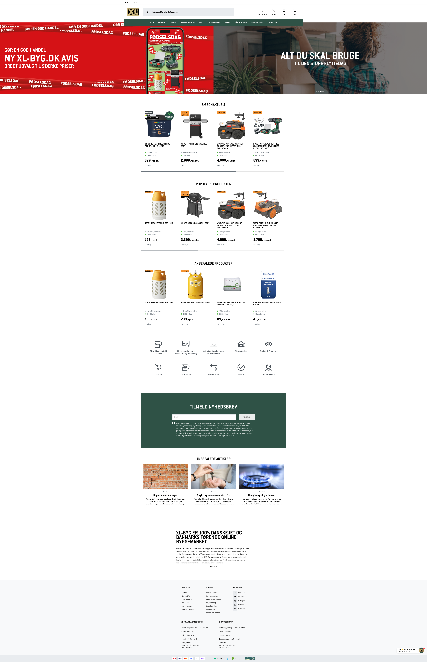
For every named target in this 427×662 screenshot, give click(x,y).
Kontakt (184, 593)
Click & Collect (211, 593)
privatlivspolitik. (228, 436)
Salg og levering (212, 596)
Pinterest (241, 609)
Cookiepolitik (211, 609)
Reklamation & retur (213, 599)
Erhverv (134, 2)
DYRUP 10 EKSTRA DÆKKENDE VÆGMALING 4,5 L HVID (157, 145)
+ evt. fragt (148, 165)
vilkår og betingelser (202, 436)
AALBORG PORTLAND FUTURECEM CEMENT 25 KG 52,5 (231, 303)
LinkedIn (241, 605)
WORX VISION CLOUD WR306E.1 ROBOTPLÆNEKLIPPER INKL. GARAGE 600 (230, 146)
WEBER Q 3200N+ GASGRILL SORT (195, 223)
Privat (126, 2)
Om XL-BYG (185, 603)
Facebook (241, 593)
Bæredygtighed (186, 606)
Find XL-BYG (185, 596)
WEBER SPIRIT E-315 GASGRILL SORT (194, 145)
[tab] (152, 22)
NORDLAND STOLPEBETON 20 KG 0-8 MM (267, 303)
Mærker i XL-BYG (187, 609)
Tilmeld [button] (247, 417)
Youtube (241, 597)
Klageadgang (211, 603)
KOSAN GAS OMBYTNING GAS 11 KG (195, 302)
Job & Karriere (186, 599)
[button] (141, 140)
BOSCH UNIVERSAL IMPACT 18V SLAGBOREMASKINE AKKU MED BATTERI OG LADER (266, 146)
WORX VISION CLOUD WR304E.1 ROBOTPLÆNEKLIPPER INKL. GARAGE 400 (266, 225)
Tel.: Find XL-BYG (187, 635)
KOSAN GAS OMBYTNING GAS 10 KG (159, 223)
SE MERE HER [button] (165, 511)
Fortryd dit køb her (213, 613)
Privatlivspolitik (211, 606)
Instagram (242, 601)
